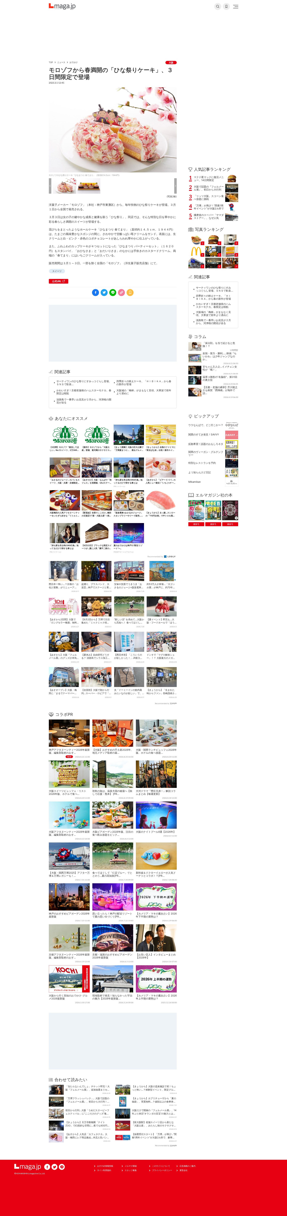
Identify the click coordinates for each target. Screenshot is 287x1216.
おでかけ (74, 62)
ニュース (61, 62)
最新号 (196, 524)
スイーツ (57, 271)
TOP (51, 62)
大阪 (171, 62)
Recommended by (155, 556)
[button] (50, 186)
